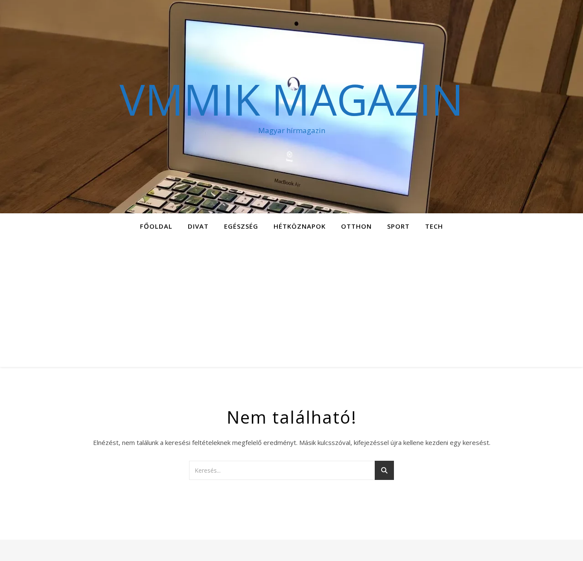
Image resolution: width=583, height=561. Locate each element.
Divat (198, 226)
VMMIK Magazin (291, 99)
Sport (398, 226)
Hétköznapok (300, 226)
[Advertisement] (291, 303)
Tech (434, 226)
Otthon (356, 226)
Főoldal (156, 226)
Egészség (241, 226)
